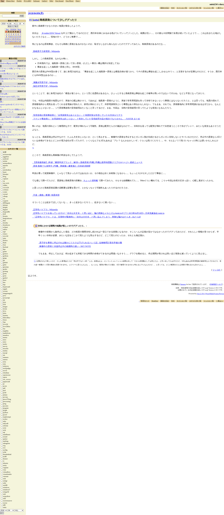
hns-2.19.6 (201, 294)
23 (8, 41)
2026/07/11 (22, 84)
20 (18, 39)
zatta (35, 19)
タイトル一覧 (182, 8)
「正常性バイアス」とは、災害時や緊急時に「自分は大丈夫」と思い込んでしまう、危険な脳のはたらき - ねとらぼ (87, 217)
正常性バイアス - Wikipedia (45, 209)
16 (8, 39)
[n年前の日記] (52, 13)
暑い (2, 102)
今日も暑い (4, 94)
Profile (19, 1)
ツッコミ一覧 (209, 8)
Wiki (51, 1)
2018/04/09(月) (36, 13)
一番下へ (219, 8)
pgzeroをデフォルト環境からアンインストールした (12, 111)
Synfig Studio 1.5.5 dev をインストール (13, 87)
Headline (155, 301)
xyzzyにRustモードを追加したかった (12, 118)
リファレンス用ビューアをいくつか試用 (12, 70)
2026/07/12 (22, 76)
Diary (78, 1)
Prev (7, 29)
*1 (35, 261)
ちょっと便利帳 (90, 180)
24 (11, 41)
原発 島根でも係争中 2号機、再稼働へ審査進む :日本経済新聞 (61, 166)
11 (13, 36)
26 (15, 41)
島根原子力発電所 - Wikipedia (46, 51)
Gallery (44, 1)
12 (15, 36)
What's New (10, 1)
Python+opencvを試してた (10, 97)
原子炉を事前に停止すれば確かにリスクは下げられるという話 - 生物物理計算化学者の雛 (80, 243)
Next (19, 29)
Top (2, 1)
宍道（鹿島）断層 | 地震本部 (46, 195)
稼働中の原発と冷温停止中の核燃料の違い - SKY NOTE (65, 246)
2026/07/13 (22, 66)
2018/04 (13, 29)
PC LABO (27, 1)
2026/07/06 (22, 140)
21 (20, 39)
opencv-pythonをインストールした (12, 106)
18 (13, 39)
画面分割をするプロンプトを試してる (12, 80)
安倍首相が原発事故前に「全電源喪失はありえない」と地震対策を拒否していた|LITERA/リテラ (77, 115)
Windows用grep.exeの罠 (9, 63)
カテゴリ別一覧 (195, 8)
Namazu (183, 284)
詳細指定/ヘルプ (216, 284)
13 (18, 36)
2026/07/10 (22, 91)
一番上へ (219, 301)
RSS (172, 8)
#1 (30, 19)
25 (13, 41)
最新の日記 (164, 8)
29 (6, 43)
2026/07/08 (22, 114)
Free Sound (59, 1)
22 (6, 41)
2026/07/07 (22, 127)
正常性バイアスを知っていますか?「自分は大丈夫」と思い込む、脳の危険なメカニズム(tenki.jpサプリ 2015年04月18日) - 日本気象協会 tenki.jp (98, 213)
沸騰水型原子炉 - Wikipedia (45, 82)
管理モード (145, 301)
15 (6, 39)
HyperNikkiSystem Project (214, 294)
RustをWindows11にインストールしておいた (12, 136)
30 (8, 43)
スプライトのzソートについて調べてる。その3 (12, 143)
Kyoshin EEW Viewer (51, 33)
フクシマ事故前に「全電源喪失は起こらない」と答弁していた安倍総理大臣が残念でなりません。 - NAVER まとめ (86, 119)
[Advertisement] (177, 310)
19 (15, 39)
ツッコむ (216, 270)
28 (20, 41)
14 (20, 36)
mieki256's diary (217, 4)
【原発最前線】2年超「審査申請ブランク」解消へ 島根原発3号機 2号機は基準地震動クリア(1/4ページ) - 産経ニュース (87, 162)
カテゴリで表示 (19, 46)
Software (36, 1)
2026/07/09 (22, 99)
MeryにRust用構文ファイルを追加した (13, 123)
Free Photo (69, 1)
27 (18, 41)
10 (11, 36)
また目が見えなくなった (9, 74)
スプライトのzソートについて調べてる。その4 (12, 131)
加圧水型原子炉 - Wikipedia (45, 86)
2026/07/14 (22, 61)
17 (11, 39)
